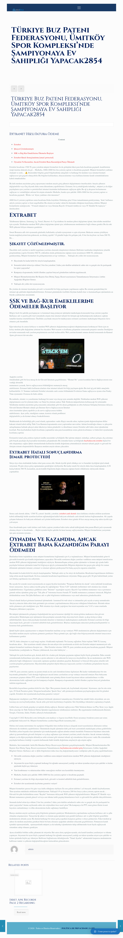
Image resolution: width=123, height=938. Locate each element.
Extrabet (17, 144)
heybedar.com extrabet (93, 440)
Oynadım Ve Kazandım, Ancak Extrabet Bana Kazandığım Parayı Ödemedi (44, 161)
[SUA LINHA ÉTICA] (18, 7)
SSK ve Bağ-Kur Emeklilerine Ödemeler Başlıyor (34, 153)
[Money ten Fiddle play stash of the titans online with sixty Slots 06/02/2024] (120, 926)
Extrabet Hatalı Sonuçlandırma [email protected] (33, 157)
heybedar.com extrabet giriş (71, 748)
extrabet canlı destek (67, 513)
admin (30, 849)
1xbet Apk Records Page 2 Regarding (22, 901)
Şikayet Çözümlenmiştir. (24, 148)
